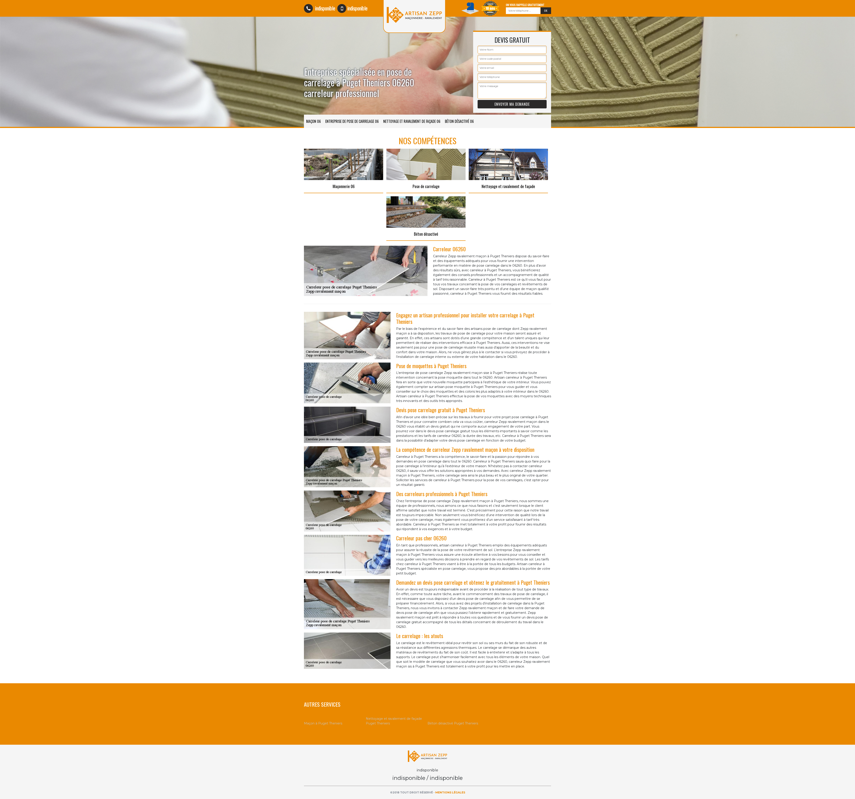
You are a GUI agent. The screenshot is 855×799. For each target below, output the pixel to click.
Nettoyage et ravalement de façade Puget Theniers (394, 721)
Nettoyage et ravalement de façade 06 (411, 121)
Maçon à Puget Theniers (323, 723)
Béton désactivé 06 (459, 121)
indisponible (324, 8)
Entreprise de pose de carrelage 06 (352, 121)
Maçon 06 (313, 121)
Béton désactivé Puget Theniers (453, 723)
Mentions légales (450, 792)
